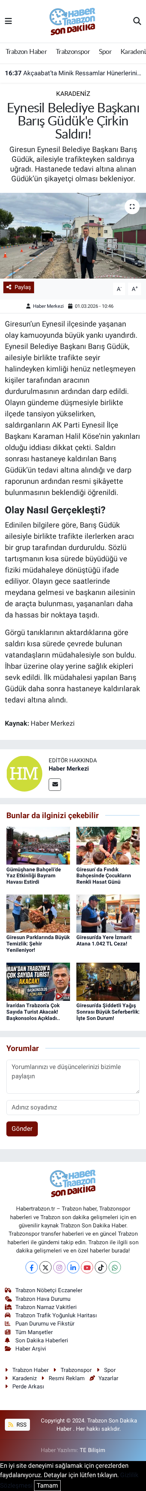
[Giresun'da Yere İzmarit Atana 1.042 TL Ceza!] (108, 913)
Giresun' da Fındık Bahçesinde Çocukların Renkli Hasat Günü (103, 875)
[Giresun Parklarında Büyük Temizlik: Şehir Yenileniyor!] (38, 913)
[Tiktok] (101, 1267)
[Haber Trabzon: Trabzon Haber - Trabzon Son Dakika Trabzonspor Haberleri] (73, 20)
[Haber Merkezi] (24, 773)
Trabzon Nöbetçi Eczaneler (48, 1290)
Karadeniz (73, 93)
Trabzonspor (73, 52)
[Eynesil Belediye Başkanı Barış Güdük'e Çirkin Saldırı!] (73, 236)
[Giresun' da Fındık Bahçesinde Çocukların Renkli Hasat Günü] (108, 845)
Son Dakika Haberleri (41, 1340)
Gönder (22, 1128)
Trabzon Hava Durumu (42, 1299)
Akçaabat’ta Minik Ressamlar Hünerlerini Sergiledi (73, 73)
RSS (21, 1424)
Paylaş (23, 287)
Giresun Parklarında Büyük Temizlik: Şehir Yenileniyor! (38, 943)
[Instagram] (59, 1267)
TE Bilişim (92, 1450)
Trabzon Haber (26, 52)
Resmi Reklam (67, 1378)
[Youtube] (87, 1267)
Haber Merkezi (48, 306)
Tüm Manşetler (34, 1332)
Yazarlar (108, 1378)
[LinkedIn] (73, 1267)
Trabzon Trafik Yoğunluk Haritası (56, 1315)
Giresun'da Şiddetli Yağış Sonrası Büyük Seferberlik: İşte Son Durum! (108, 1011)
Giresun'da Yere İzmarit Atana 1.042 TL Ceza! (104, 940)
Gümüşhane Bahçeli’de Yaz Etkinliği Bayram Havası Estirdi (33, 875)
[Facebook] (31, 1267)
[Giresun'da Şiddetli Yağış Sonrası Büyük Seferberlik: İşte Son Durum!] (108, 981)
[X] (45, 1267)
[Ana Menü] (8, 21)
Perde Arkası (28, 1386)
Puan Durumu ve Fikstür (44, 1323)
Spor (105, 52)
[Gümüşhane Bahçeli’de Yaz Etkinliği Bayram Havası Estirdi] (38, 845)
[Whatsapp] (115, 1267)
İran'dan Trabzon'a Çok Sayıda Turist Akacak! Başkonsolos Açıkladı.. (33, 1011)
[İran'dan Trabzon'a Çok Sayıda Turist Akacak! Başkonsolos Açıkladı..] (38, 981)
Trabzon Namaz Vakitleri (46, 1307)
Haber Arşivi (30, 1348)
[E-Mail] (55, 784)
